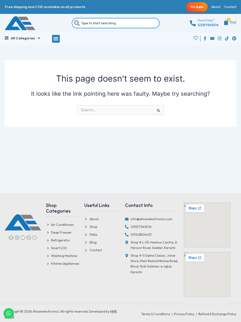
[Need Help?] (193, 23)
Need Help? (206, 20)
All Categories (23, 38)
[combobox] (115, 23)
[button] (56, 39)
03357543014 (208, 25)
